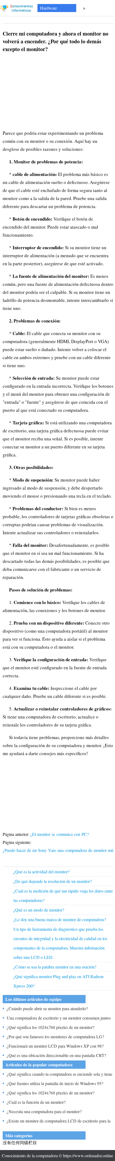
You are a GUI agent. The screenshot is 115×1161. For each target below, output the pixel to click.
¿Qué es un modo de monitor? (38, 910)
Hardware (48, 8)
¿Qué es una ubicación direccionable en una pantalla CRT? (56, 1055)
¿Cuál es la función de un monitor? (36, 1102)
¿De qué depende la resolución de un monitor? (52, 881)
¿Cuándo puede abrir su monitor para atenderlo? (47, 1008)
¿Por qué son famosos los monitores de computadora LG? (55, 1036)
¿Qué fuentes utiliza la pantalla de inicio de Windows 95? (55, 1083)
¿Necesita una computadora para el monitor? (44, 1111)
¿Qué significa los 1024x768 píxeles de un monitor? (50, 1027)
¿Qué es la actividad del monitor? (41, 871)
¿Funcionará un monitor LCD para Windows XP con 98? (55, 1046)
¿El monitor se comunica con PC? (60, 834)
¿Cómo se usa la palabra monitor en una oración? (54, 967)
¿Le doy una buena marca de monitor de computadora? (59, 919)
